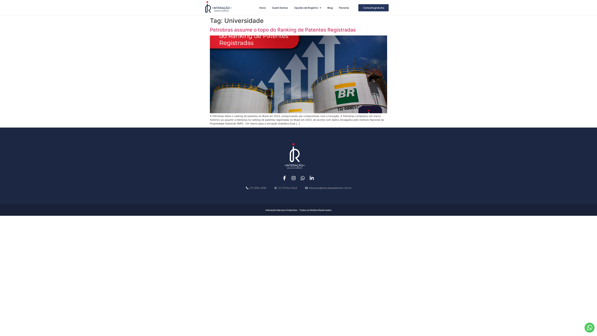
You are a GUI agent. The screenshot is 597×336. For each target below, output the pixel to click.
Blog (330, 7)
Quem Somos (280, 7)
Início (262, 7)
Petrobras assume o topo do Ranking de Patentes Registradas (283, 30)
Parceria (344, 7)
